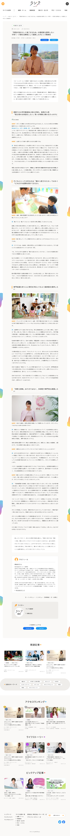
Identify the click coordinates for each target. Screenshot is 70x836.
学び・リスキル (56, 10)
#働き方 (5, 671)
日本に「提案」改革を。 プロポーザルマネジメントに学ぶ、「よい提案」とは (13, 794)
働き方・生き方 (43, 10)
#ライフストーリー (50, 671)
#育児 (34, 38)
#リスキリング (55, 799)
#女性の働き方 (49, 673)
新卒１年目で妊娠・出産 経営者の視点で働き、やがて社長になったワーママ (56, 723)
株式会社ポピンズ (20, 590)
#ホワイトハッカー (55, 670)
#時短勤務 (57, 728)
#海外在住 (34, 763)
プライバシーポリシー (33, 817)
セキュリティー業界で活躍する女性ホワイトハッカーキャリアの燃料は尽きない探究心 (56, 666)
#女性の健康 (34, 799)
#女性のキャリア (49, 763)
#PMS (26, 727)
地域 (66, 10)
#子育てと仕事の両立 (26, 38)
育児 (60, 684)
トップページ (7, 814)
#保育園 (13, 38)
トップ (4, 16)
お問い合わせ (56, 815)
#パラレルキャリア (32, 670)
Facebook (44, 40)
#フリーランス (49, 799)
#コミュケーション (11, 670)
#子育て (18, 38)
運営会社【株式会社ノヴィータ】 (36, 814)
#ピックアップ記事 (7, 798)
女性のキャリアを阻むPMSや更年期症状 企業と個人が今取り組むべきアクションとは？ (34, 794)
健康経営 (32, 10)
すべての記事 (7, 10)
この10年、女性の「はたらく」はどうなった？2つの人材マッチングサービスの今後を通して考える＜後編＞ (56, 794)
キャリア (48, 681)
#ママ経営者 (53, 727)
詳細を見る (29, 613)
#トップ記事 (48, 670)
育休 (23, 687)
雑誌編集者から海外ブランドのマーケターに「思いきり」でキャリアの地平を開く (34, 758)
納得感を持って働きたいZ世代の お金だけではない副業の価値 (33, 665)
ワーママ (37, 684)
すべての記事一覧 (20, 814)
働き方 (23, 681)
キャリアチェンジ (49, 684)
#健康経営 (35, 798)
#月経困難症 (30, 727)
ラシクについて (8, 817)
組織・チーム (22, 10)
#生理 (35, 727)
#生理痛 (26, 728)
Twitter (54, 40)
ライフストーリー (34, 687)
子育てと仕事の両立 (35, 681)
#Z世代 (5, 670)
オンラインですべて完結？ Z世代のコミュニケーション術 (12, 665)
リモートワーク (25, 684)
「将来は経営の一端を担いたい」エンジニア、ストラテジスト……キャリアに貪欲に (56, 758)
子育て (57, 681)
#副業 (26, 671)
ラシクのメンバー (9, 819)
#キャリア (48, 727)
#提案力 (13, 798)
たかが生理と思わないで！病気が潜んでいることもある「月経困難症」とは (34, 723)
